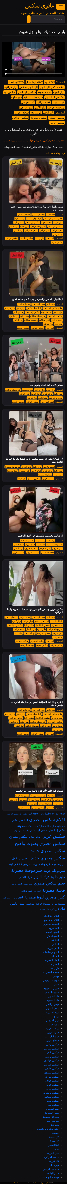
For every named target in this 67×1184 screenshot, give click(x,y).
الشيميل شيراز (51, 924)
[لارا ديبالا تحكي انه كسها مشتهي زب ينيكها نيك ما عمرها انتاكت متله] (36, 433)
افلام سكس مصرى (47, 819)
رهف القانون (52, 1008)
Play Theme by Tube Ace (21, 1183)
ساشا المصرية (37, 641)
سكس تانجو (53, 1052)
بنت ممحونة (44, 92)
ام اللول (55, 944)
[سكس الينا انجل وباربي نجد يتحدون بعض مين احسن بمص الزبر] (36, 181)
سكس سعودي (38, 117)
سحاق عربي (21, 112)
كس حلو (23, 799)
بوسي (56, 976)
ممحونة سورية (45, 803)
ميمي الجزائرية (51, 1157)
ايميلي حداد (53, 964)
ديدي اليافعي (52, 1004)
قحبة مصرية (53, 890)
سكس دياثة (30, 830)
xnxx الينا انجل (34, 82)
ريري (56, 1016)
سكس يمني (53, 1104)
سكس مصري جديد (48, 858)
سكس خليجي (56, 117)
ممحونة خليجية (31, 548)
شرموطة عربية (22, 795)
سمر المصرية (52, 1112)
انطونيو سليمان (51, 952)
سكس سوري (38, 807)
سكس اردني (52, 1044)
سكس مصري (34, 478)
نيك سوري (32, 803)
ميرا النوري (53, 1153)
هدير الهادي (53, 1173)
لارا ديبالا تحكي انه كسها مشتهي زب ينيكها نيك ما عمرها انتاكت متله (34, 460)
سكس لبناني (52, 1088)
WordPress (38, 1183)
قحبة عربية (36, 394)
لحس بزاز (57, 474)
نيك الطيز (30, 903)
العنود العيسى (52, 932)
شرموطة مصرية (12, 467)
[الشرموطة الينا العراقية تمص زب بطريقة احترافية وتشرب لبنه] (36, 676)
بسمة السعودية (51, 972)
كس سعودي (44, 548)
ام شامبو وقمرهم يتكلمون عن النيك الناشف (40, 535)
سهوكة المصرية (51, 1117)
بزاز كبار (51, 795)
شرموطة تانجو (27, 540)
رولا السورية (52, 1012)
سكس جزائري (51, 1060)
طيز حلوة (16, 97)
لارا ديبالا (21, 478)
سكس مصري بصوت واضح (40, 843)
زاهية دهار (53, 1024)
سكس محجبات (51, 1092)
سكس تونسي (52, 1056)
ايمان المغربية (52, 960)
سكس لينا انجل (16, 718)
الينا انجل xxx (56, 621)
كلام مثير (14, 799)
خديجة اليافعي (51, 992)
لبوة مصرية (12, 470)
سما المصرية (52, 1108)
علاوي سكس (40, 6)
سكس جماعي (21, 641)
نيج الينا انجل (29, 633)
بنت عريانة (26, 467)
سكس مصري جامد (48, 850)
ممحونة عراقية (55, 107)
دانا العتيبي (53, 996)
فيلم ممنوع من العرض (47, 1128)
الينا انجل (48, 112)
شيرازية (55, 1125)
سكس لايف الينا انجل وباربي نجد (46, 385)
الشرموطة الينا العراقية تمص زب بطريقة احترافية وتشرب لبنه (37, 703)
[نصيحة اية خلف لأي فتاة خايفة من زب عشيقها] (36, 765)
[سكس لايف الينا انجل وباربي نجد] (36, 359)
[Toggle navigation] (60, 7)
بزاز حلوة (21, 308)
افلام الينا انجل (47, 402)
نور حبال (54, 1165)
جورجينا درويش (51, 980)
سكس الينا (9, 92)
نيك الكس (39, 107)
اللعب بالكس (49, 467)
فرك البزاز (58, 102)
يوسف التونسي (27, 645)
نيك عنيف (44, 909)
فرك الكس (36, 470)
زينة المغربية (52, 1028)
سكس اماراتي (51, 1048)
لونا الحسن (53, 1145)
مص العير (6, 898)
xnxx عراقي (24, 617)
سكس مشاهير (51, 1096)
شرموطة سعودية (54, 544)
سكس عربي (57, 122)
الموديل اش (53, 936)
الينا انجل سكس (28, 87)
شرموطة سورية (38, 795)
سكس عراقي (20, 117)
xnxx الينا (49, 82)
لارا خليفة (54, 1137)
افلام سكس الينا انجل (51, 87)
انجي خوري (53, 948)
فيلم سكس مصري (49, 883)
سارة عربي (53, 1032)
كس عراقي (28, 102)
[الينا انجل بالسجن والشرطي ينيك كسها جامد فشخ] (36, 273)
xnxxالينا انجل (16, 82)
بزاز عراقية (10, 87)
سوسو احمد (53, 1120)
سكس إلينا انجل (26, 92)
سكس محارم (34, 837)
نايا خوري (54, 1161)
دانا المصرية (53, 1000)
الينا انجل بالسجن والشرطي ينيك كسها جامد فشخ (37, 299)
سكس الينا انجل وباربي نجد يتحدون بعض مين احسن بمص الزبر (36, 208)
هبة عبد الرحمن (51, 1169)
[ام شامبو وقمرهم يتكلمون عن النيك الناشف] (36, 510)
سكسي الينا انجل (54, 97)
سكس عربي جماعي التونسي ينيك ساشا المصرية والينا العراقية (35, 611)
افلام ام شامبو (47, 552)
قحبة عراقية (43, 102)
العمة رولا (54, 928)
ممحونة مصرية (45, 474)
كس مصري (24, 470)
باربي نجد (36, 112)
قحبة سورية (34, 799)
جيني (56, 984)
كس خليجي (57, 548)
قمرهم (55, 1133)
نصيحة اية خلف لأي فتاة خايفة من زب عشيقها (39, 790)
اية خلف (50, 807)
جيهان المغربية (51, 988)
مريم (56, 1149)
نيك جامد (58, 324)
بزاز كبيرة (58, 92)
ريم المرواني (52, 1020)
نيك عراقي (26, 107)
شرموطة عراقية (33, 97)
